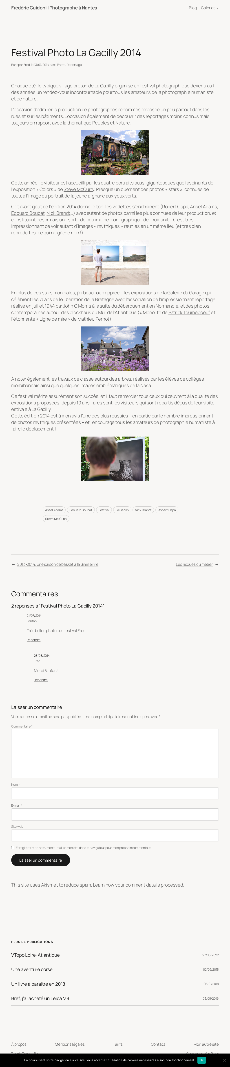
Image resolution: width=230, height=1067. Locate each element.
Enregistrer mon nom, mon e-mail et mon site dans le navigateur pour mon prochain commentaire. (84, 847)
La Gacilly (122, 510)
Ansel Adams (203, 206)
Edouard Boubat (28, 213)
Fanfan (31, 621)
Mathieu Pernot (93, 319)
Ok (202, 1060)
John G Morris (77, 306)
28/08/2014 (42, 655)
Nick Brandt (58, 213)
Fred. (27, 64)
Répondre (33, 640)
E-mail (16, 805)
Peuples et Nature (111, 123)
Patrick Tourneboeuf (189, 312)
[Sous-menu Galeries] (218, 8)
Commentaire (22, 726)
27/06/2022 (210, 955)
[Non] (224, 1060)
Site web (17, 826)
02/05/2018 (211, 969)
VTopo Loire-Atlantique (35, 955)
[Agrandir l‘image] (143, 136)
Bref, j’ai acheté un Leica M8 (40, 998)
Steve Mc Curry (56, 519)
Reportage (74, 64)
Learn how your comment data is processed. (138, 885)
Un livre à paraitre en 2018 (38, 984)
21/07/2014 (34, 615)
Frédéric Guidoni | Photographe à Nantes (54, 7)
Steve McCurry (79, 189)
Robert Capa (175, 206)
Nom (15, 784)
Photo (61, 64)
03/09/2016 (211, 998)
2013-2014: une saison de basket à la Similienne (57, 564)
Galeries (208, 7)
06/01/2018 (211, 984)
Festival (104, 510)
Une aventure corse (32, 969)
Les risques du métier (194, 564)
